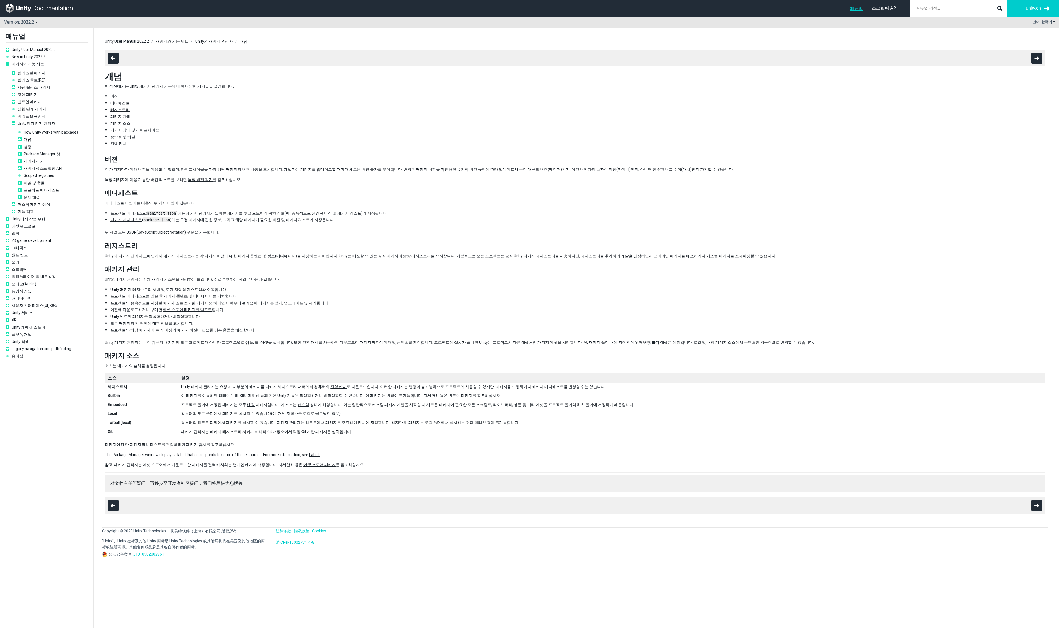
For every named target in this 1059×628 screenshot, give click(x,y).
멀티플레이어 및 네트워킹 (34, 276)
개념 (27, 139)
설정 (27, 147)
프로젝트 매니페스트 (41, 190)
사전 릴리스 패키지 (34, 87)
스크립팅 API (884, 8)
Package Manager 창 (42, 154)
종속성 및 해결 (122, 137)
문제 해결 (32, 197)
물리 (15, 262)
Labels (314, 455)
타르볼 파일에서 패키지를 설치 (223, 422)
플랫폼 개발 (22, 334)
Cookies (319, 531)
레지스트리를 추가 (597, 256)
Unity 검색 (20, 341)
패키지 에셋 (547, 342)
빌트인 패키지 (30, 101)
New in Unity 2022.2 (29, 57)
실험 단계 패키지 (32, 109)
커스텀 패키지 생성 (34, 204)
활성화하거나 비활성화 (168, 316)
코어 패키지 (28, 94)
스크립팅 (19, 269)
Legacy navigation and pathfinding (41, 349)
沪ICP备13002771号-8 (295, 542)
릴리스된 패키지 (32, 73)
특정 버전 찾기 (200, 179)
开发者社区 (179, 483)
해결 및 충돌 (34, 183)
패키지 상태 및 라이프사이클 (134, 130)
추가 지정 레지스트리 (184, 289)
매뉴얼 (856, 8)
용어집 (17, 356)
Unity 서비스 (22, 312)
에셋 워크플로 (24, 226)
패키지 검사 (34, 161)
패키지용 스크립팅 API (43, 168)
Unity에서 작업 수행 (28, 219)
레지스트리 (120, 109)
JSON (132, 232)
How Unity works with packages (51, 132)
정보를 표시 (171, 323)
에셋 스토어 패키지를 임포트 (187, 309)
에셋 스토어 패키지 (319, 464)
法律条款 (283, 531)
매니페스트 (120, 103)
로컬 (697, 342)
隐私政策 (301, 531)
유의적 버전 (467, 169)
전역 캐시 (118, 143)
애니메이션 (21, 298)
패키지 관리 (120, 116)
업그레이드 (293, 303)
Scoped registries (39, 175)
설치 (278, 303)
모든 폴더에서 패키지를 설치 (221, 413)
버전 (114, 96)
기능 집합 (26, 211)
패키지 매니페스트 (126, 220)
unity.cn (1033, 8)
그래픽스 (19, 247)
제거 (313, 303)
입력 (15, 233)
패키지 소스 (120, 123)
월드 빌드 (20, 255)
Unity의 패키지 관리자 (36, 123)
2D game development (31, 240)
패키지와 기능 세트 (28, 64)
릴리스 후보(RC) (32, 80)
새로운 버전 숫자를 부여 (369, 169)
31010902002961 (148, 554)
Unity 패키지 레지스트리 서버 (135, 289)
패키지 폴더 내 (601, 342)
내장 (711, 342)
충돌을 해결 (233, 330)
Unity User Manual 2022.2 (34, 49)
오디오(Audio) (24, 284)
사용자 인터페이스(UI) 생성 (35, 305)
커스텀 (303, 404)
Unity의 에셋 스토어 (28, 327)
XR (14, 320)
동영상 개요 (22, 291)
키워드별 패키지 (32, 116)
